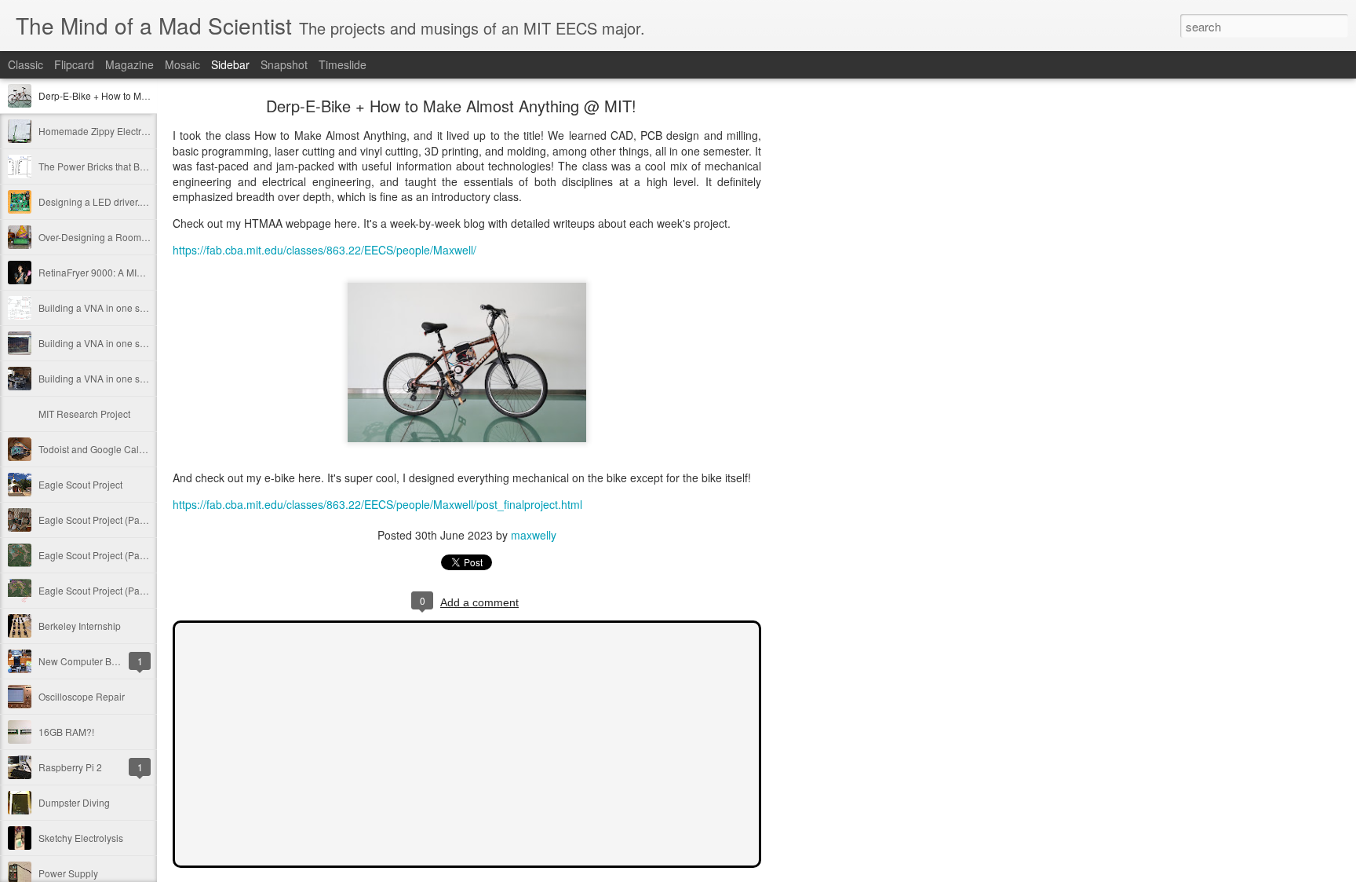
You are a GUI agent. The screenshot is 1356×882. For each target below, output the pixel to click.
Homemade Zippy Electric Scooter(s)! (117, 130)
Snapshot (284, 64)
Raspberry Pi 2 (70, 767)
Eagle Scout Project (80, 484)
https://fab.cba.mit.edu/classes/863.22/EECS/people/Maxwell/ (324, 250)
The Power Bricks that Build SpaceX (114, 166)
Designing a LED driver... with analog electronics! (142, 201)
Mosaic (182, 64)
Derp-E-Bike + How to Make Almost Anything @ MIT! (149, 95)
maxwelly (533, 535)
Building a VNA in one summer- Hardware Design (144, 307)
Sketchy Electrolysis (80, 837)
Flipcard (74, 64)
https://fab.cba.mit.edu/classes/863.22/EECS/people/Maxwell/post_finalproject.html (377, 504)
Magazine (129, 64)
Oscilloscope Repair (81, 696)
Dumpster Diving (74, 802)
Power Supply (68, 873)
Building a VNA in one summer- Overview (126, 378)
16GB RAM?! (66, 731)
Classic (25, 64)
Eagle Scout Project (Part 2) (97, 555)
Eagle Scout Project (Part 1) (97, 590)
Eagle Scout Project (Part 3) (97, 519)
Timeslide (342, 64)
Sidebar (230, 64)
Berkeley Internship (79, 625)
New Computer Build (82, 661)
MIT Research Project (84, 413)
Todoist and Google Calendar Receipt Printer (134, 449)
